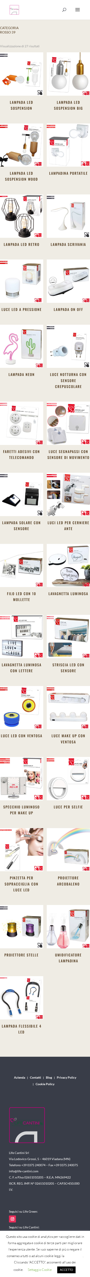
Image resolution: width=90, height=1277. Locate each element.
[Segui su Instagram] (12, 1218)
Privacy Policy (66, 1077)
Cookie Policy (45, 1084)
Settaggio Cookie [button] (40, 1270)
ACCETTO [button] (66, 1270)
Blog (49, 1077)
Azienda (19, 1077)
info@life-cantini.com (23, 1171)
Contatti (35, 1077)
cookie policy (74, 1256)
